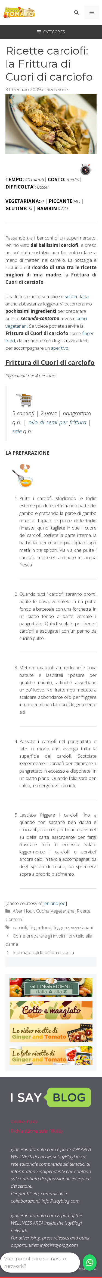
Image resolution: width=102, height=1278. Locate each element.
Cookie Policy (24, 1121)
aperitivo (59, 348)
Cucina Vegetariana (55, 911)
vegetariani (82, 927)
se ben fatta (77, 296)
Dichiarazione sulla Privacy (37, 1131)
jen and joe (55, 903)
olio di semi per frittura (57, 422)
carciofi (20, 927)
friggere (61, 927)
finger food (40, 927)
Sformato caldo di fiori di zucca (43, 952)
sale (17, 431)
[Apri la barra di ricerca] (76, 12)
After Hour (23, 911)
